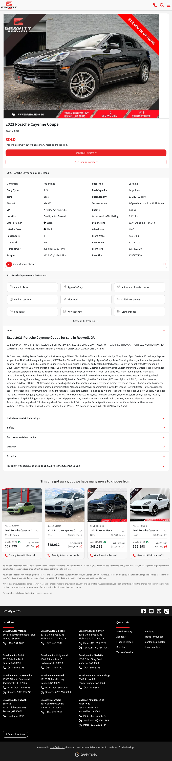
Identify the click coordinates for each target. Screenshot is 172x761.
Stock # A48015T (12, 526)
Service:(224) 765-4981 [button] (96, 647)
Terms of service (125, 652)
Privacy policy (152, 647)
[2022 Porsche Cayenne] (150, 505)
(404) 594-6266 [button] (92, 667)
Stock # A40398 (54, 526)
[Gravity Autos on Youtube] (150, 611)
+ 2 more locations (15, 734)
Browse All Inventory (86, 153)
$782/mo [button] (32, 544)
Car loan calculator (155, 642)
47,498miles (12, 535)
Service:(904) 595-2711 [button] (20, 692)
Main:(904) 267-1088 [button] (18, 687)
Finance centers (124, 642)
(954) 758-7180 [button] (54, 667)
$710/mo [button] (117, 544)
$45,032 (54, 544)
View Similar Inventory (86, 162)
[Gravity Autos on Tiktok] (165, 611)
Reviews (149, 631)
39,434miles (160, 535)
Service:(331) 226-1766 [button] (96, 720)
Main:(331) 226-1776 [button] (94, 716)
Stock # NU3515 (140, 526)
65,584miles (75, 535)
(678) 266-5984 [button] (16, 716)
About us (120, 637)
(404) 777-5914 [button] (54, 712)
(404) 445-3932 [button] (92, 687)
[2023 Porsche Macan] (107, 505)
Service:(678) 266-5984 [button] (58, 692)
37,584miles (117, 535)
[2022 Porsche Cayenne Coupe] (22, 505)
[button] (155, 5)
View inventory (124, 631)
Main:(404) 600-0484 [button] (56, 687)
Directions (121, 647)
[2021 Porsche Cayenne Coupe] (64, 505)
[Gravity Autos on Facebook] (142, 611)
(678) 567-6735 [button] (16, 667)
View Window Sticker (24, 264)
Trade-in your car (154, 637)
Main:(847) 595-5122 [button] (94, 643)
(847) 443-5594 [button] (54, 643)
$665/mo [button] (75, 544)
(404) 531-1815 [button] (16, 643)
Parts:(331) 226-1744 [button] (94, 725)
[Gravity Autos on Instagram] (158, 611)
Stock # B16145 (97, 526)
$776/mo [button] (160, 544)
